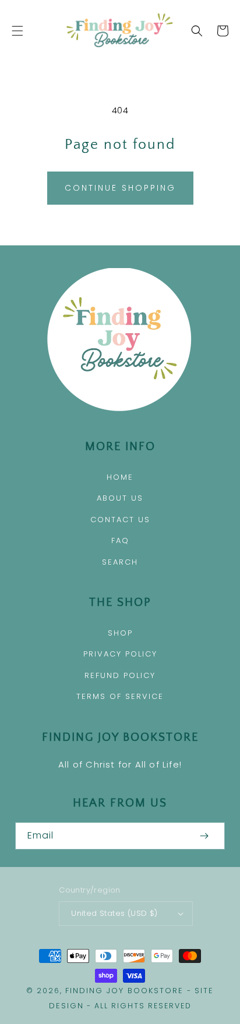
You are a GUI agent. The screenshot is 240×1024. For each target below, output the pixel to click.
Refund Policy (120, 675)
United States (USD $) (114, 913)
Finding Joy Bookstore (124, 990)
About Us (120, 498)
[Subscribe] (203, 836)
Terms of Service (120, 696)
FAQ (120, 540)
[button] (17, 31)
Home (120, 477)
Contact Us (120, 519)
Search (120, 562)
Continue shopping (120, 188)
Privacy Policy (120, 653)
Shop (120, 632)
